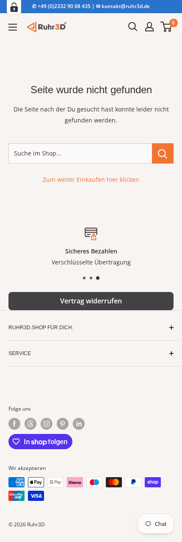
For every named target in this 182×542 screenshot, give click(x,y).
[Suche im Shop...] (163, 153)
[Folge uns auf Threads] (30, 424)
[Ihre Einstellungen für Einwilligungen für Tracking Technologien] (14, 7)
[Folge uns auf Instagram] (46, 424)
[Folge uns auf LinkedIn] (79, 424)
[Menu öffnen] (12, 27)
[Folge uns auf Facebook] (14, 424)
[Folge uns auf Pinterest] (63, 424)
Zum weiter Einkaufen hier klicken (91, 179)
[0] (166, 27)
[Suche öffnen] (133, 26)
